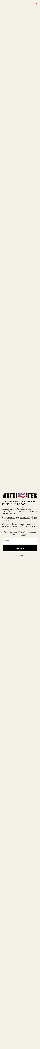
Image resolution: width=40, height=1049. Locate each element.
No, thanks (20, 556)
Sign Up (20, 548)
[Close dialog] (36, 3)
